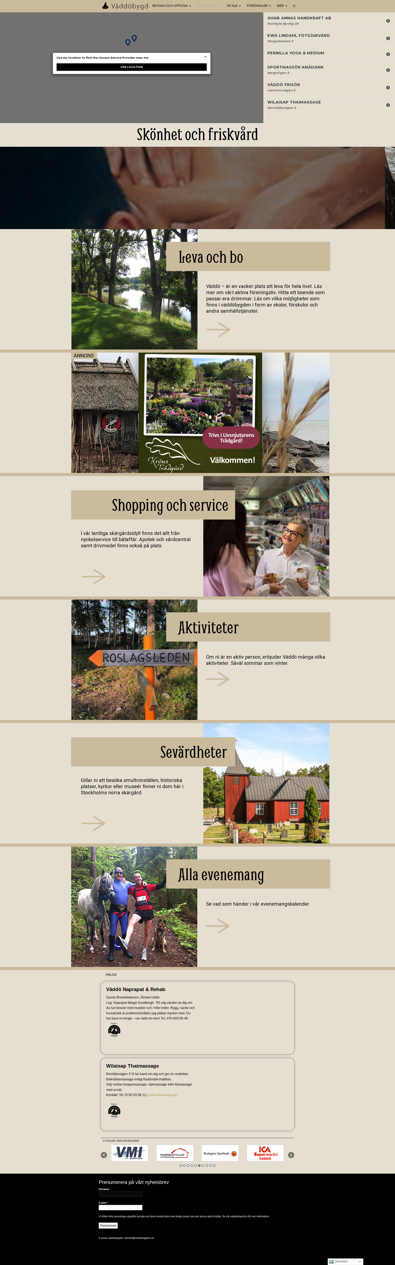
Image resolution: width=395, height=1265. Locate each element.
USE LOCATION (132, 67)
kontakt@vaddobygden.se (139, 1238)
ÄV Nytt (232, 5)
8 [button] (207, 1165)
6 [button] (199, 1165)
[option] (129, 1153)
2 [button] (184, 1165)
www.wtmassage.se (162, 1095)
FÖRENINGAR (257, 5)
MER (280, 5)
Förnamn (104, 1189)
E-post (103, 1202)
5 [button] (195, 1165)
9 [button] (210, 1165)
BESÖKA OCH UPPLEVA (170, 5)
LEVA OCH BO (207, 5)
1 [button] (181, 1165)
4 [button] (192, 1165)
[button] (104, 1155)
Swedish (340, 1261)
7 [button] (203, 1165)
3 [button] (188, 1165)
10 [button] (214, 1165)
